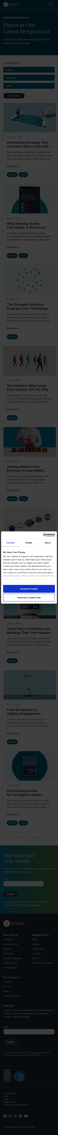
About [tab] (48, 542)
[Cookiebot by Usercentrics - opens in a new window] (43, 535)
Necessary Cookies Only (29, 597)
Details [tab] (29, 542)
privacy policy (14, 576)
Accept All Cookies (29, 589)
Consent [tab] (10, 542)
